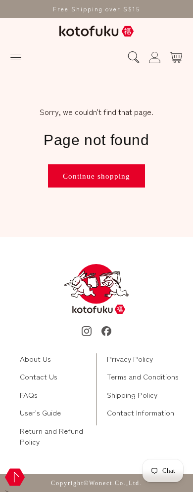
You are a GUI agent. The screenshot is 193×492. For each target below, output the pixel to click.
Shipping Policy (132, 394)
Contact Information (140, 412)
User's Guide (40, 412)
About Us (35, 358)
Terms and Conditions (143, 376)
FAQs (29, 394)
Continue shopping (96, 176)
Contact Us (38, 376)
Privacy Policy (130, 358)
